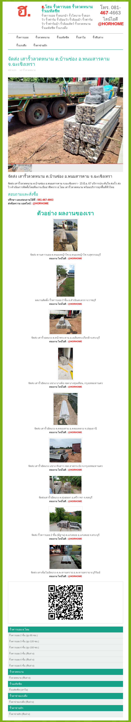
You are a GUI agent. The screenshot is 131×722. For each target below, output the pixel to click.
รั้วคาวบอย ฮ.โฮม (19, 629)
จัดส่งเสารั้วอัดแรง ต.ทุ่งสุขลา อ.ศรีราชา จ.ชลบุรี (65, 497)
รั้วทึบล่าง (98, 37)
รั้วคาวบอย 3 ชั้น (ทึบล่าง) (21, 653)
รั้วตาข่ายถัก (40, 45)
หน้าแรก (12, 70)
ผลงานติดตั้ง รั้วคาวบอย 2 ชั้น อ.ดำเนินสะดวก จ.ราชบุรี (65, 300)
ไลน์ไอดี (111, 21)
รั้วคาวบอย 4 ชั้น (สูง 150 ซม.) (24, 647)
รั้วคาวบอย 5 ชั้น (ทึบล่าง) (21, 665)
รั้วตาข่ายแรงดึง (18, 696)
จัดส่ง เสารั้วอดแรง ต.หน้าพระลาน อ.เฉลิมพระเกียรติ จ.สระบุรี (65, 337)
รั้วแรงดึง (21, 45)
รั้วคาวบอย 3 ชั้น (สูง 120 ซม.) (24, 641)
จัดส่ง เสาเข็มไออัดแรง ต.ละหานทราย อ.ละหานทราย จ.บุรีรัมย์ (65, 572)
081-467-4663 (45, 199)
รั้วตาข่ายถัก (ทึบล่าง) (19, 714)
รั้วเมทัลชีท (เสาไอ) (18, 689)
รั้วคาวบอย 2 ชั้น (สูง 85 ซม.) (23, 635)
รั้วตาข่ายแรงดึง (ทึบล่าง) (21, 702)
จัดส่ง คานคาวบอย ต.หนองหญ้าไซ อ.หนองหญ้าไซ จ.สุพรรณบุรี (65, 254)
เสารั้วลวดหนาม (28, 70)
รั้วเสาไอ (81, 37)
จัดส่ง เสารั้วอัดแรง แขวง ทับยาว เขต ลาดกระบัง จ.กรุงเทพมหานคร (65, 466)
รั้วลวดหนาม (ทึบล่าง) (20, 678)
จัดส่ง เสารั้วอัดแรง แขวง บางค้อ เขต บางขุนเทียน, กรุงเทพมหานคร (65, 383)
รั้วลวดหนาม (42, 37)
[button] (65, 602)
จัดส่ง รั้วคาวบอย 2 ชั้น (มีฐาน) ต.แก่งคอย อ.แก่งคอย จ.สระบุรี (65, 535)
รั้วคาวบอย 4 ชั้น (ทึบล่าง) (21, 659)
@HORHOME (41, 203)
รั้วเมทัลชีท (63, 37)
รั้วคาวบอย (22, 37)
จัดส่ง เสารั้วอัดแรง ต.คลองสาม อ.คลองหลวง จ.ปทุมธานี (65, 428)
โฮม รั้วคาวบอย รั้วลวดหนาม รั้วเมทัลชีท (67, 9)
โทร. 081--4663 (110, 10)
